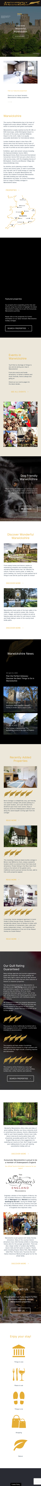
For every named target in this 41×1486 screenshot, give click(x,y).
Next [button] (8, 289)
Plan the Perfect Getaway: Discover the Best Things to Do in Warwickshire (20, 678)
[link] (10, 102)
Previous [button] (9, 286)
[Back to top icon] (36, 1482)
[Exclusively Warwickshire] (21, 3)
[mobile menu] (38, 3)
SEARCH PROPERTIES (20, 36)
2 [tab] (8, 276)
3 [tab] (8, 278)
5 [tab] (8, 282)
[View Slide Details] (24, 260)
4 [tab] (8, 280)
